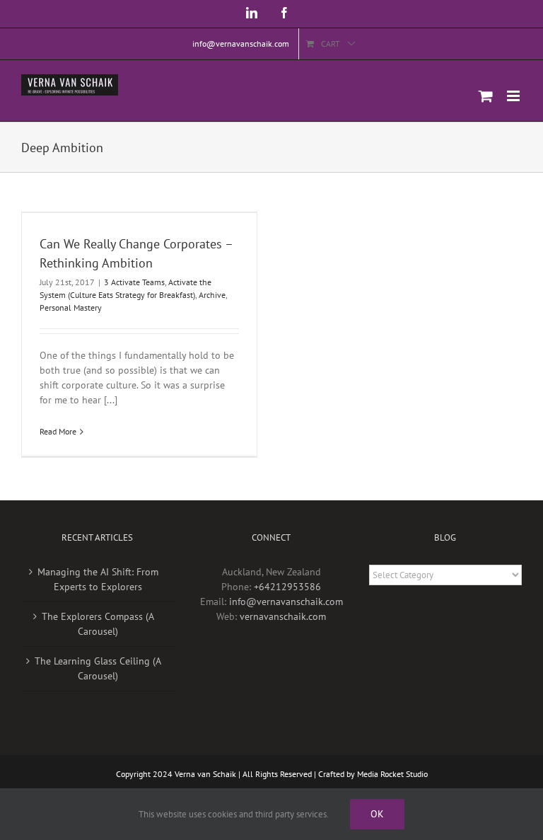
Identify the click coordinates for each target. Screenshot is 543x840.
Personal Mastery (71, 307)
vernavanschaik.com (283, 616)
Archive (212, 294)
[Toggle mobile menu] (514, 95)
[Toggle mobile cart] (486, 95)
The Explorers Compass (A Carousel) (98, 624)
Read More (58, 431)
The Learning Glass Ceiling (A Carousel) (98, 668)
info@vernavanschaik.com (286, 601)
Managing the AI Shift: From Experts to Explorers (97, 579)
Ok (377, 813)
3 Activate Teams (134, 282)
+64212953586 (287, 586)
